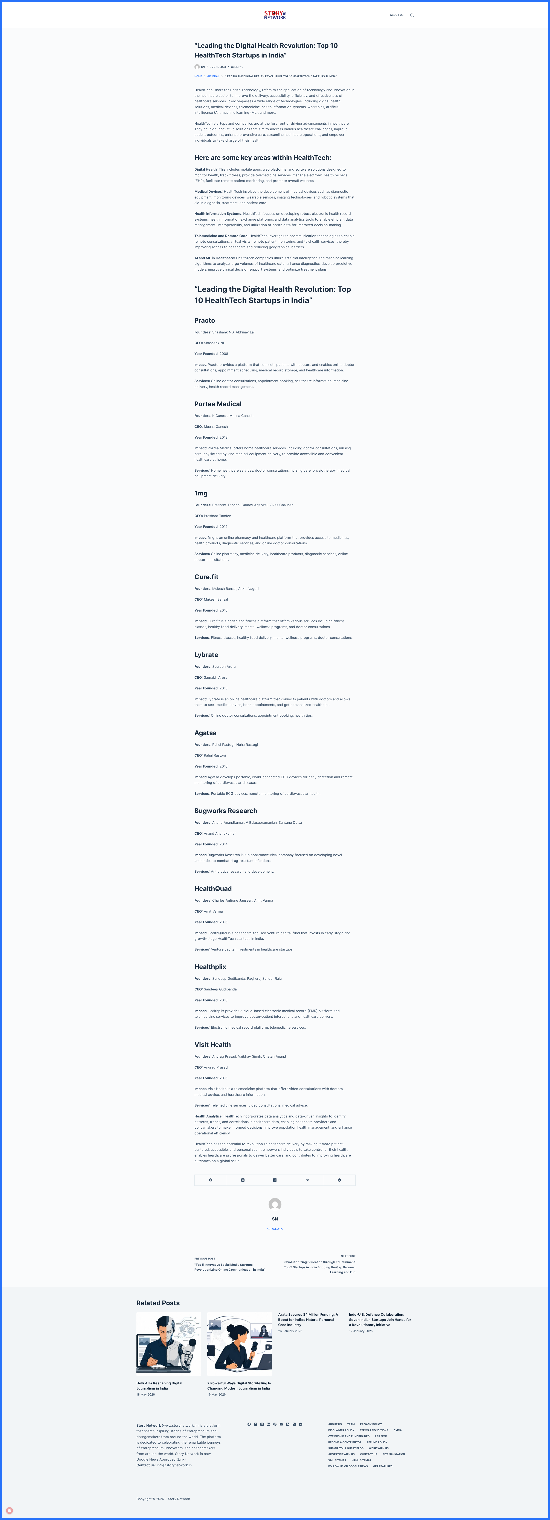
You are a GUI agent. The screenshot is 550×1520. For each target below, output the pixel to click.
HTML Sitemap (361, 1460)
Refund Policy (377, 1442)
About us (396, 15)
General (237, 66)
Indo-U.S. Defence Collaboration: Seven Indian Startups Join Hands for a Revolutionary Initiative (380, 1319)
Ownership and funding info (349, 1436)
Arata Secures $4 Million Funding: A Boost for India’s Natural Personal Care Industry (308, 1319)
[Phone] (294, 1424)
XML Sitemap (337, 1460)
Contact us (368, 1454)
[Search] (412, 15)
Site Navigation (394, 1454)
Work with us (379, 1448)
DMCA (398, 1430)
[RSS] (287, 1424)
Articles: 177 (275, 1228)
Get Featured (383, 1466)
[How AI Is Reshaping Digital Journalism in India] (168, 1344)
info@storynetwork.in (174, 1465)
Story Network (148, 1425)
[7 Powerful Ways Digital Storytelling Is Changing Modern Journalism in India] (239, 1344)
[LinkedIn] (275, 1180)
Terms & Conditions (374, 1430)
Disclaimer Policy (341, 1430)
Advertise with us (341, 1454)
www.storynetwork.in (180, 1425)
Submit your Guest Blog (346, 1448)
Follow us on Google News (348, 1466)
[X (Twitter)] (243, 1180)
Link (181, 1459)
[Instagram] (255, 1424)
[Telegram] (307, 1180)
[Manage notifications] (9, 1510)
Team (351, 1424)
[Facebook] (211, 1180)
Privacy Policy (371, 1424)
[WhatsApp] (339, 1180)
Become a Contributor (344, 1442)
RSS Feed (381, 1436)
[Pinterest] (275, 1424)
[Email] (281, 1424)
